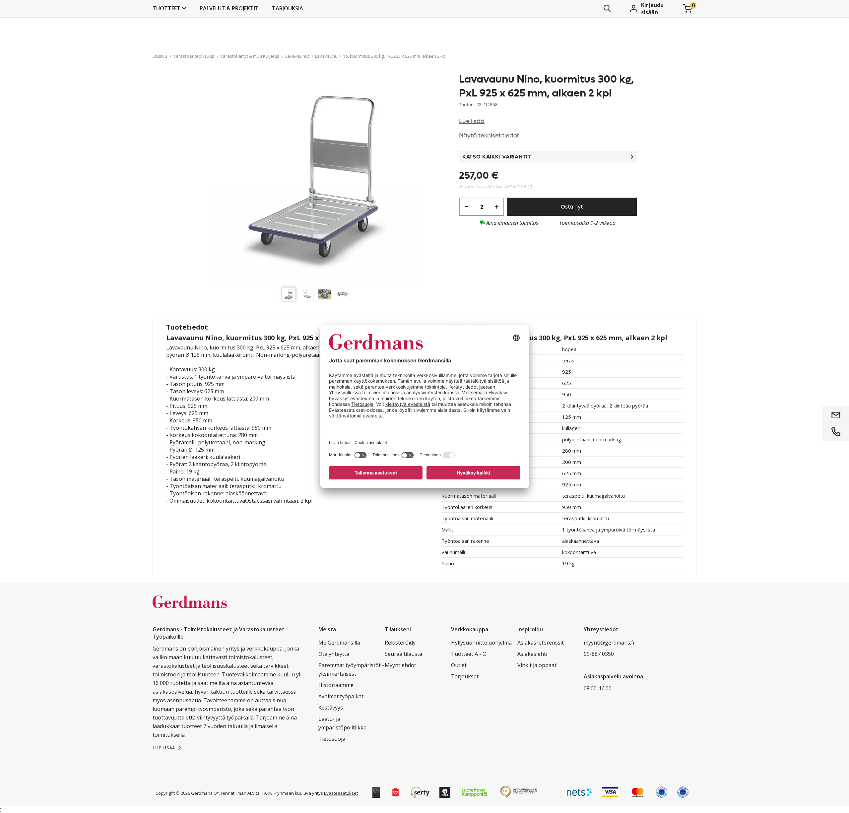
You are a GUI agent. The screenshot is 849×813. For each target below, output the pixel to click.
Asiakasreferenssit (540, 642)
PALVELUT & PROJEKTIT (229, 8)
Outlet (459, 665)
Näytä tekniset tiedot (489, 135)
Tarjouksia (287, 8)
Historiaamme (336, 685)
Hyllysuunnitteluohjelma (481, 642)
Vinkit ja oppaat (536, 665)
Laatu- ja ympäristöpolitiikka (342, 723)
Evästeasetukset (341, 793)
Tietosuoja (331, 738)
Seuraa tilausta (403, 653)
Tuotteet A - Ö (469, 653)
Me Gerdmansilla (339, 642)
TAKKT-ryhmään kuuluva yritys (292, 793)
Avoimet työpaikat (340, 696)
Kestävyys (330, 707)
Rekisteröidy (400, 642)
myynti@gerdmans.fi (609, 642)
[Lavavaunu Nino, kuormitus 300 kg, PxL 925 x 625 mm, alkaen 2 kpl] (317, 178)
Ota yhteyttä (333, 653)
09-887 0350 (599, 653)
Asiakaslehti (532, 653)
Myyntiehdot (400, 665)
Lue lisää (472, 121)
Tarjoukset (465, 676)
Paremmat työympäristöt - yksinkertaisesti (351, 669)
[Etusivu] (190, 608)
